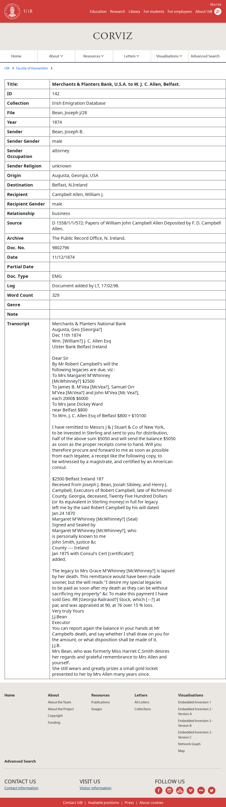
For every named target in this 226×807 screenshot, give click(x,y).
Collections (143, 709)
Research (117, 11)
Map (181, 750)
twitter (213, 791)
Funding (54, 722)
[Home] (12, 11)
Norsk (216, 4)
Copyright (55, 715)
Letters (130, 56)
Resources (91, 56)
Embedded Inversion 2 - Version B (195, 723)
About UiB (203, 11)
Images (96, 709)
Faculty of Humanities (32, 68)
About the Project (61, 709)
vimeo (192, 791)
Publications (100, 702)
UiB (6, 68)
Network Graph (189, 744)
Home (16, 56)
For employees (180, 11)
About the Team (59, 702)
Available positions (103, 802)
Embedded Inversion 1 (194, 702)
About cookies (151, 802)
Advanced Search (205, 56)
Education (98, 11)
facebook (160, 791)
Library (134, 11)
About (54, 56)
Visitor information (95, 788)
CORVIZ (113, 36)
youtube (181, 791)
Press (129, 802)
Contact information (21, 788)
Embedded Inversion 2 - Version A (195, 711)
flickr (202, 791)
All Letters (142, 702)
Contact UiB (73, 802)
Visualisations (167, 56)
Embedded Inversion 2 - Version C (195, 734)
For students (154, 11)
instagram (171, 791)
